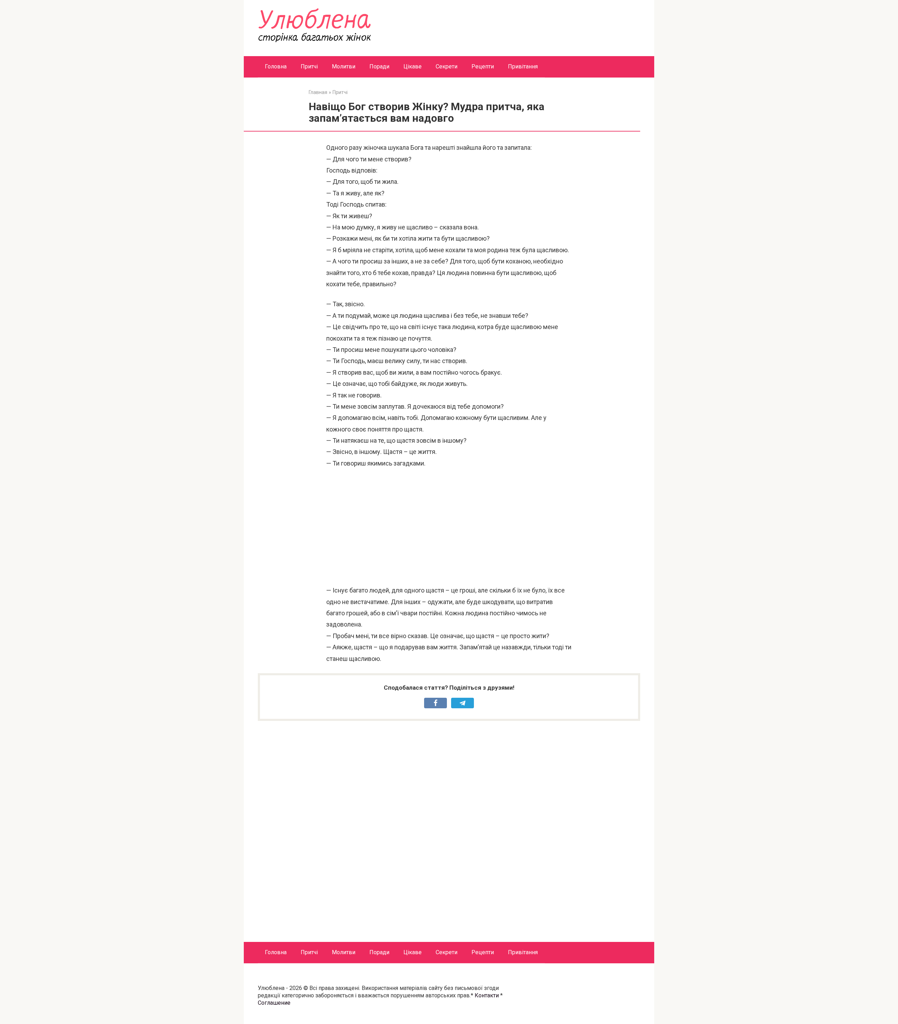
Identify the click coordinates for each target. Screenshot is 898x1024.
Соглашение (274, 1002)
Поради (379, 66)
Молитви (343, 66)
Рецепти (482, 66)
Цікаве (412, 66)
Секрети (446, 66)
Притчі (309, 66)
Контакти (487, 995)
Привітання (523, 66)
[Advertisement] (449, 527)
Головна (276, 66)
